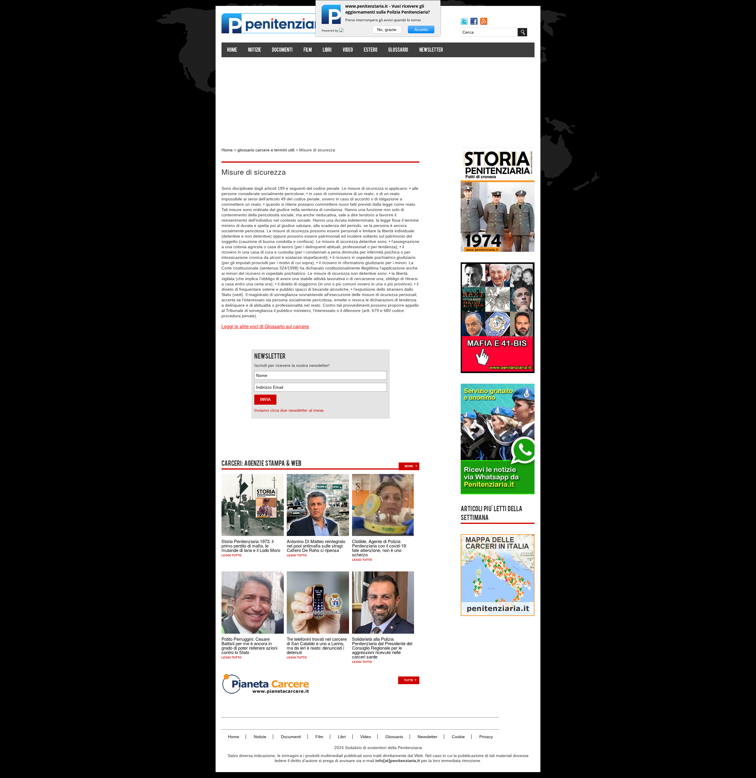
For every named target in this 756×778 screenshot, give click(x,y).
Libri (327, 50)
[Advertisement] (378, 99)
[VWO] (345, 30)
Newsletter (431, 50)
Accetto (421, 29)
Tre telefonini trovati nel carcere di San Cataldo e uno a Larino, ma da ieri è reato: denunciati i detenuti (317, 645)
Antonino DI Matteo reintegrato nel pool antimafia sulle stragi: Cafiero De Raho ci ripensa (316, 545)
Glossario (398, 50)
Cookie (458, 736)
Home (232, 50)
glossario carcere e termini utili (265, 150)
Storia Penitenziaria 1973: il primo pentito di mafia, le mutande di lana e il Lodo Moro (250, 545)
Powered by (330, 30)
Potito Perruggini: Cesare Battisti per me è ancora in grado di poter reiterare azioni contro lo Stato (249, 645)
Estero (370, 50)
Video (348, 50)
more (409, 466)
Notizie (254, 50)
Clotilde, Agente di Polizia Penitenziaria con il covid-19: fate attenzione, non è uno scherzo (379, 548)
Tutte (408, 680)
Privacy (486, 736)
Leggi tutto (231, 555)
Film (308, 50)
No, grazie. (387, 29)
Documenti (282, 50)
